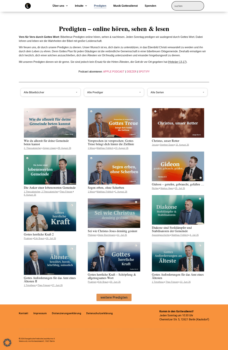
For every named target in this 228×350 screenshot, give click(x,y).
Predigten (100, 5)
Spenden (150, 5)
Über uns (58, 5)
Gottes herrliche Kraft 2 (39, 234)
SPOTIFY (144, 71)
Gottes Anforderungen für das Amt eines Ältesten (178, 276)
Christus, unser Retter (165, 140)
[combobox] (187, 6)
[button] (114, 297)
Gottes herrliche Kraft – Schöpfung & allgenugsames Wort (112, 276)
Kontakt (23, 313)
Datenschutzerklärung (99, 313)
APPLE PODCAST (114, 71)
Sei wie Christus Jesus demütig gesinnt (112, 231)
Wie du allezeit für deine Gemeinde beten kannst (46, 142)
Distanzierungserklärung (66, 313)
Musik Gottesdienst (125, 5)
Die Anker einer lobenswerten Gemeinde (50, 187)
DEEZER (131, 71)
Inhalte (79, 5)
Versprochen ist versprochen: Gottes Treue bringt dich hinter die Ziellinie (111, 142)
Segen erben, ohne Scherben (106, 187)
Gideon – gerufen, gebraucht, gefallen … (178, 184)
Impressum (40, 313)
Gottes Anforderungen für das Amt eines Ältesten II (50, 279)
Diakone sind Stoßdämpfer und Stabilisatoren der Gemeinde (172, 229)
